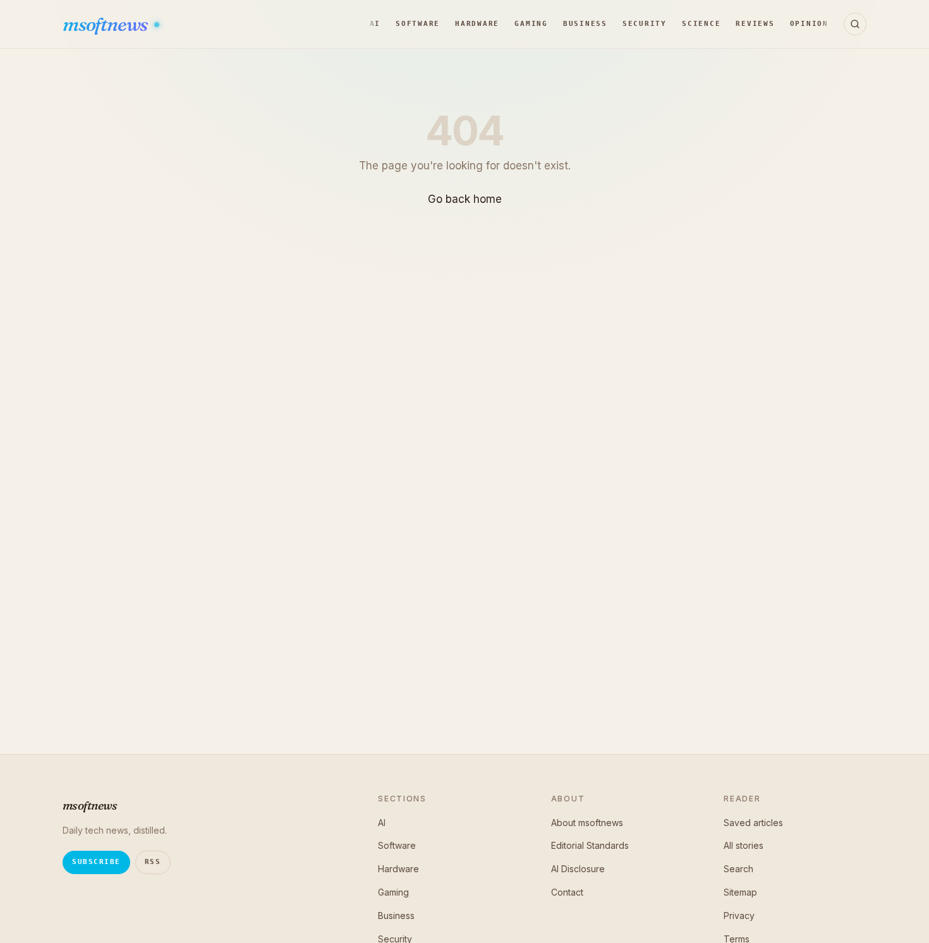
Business (585, 24)
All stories (743, 845)
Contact (567, 892)
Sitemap (740, 892)
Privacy (739, 915)
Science (701, 24)
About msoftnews (587, 822)
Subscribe (96, 862)
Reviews (755, 24)
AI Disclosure (578, 868)
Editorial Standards (590, 845)
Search (738, 868)
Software (418, 24)
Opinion (809, 24)
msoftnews (106, 24)
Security (644, 24)
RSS (153, 862)
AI (375, 24)
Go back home (465, 199)
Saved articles (753, 822)
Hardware (477, 24)
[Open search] (855, 24)
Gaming (531, 24)
